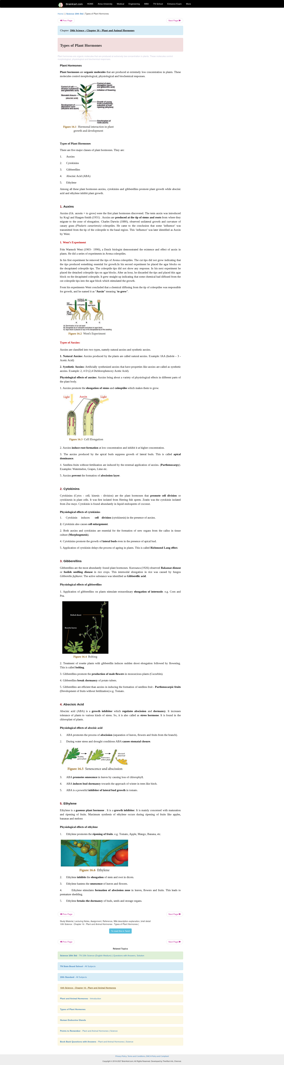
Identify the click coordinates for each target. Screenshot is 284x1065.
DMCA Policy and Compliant (157, 1056)
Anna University (105, 4)
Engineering (134, 4)
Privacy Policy (121, 1056)
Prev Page (67, 20)
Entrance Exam (174, 4)
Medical (120, 4)
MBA (146, 4)
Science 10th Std (74, 14)
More (188, 4)
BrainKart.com (74, 4)
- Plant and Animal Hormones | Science (89, 1031)
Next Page (173, 20)
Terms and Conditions (136, 1056)
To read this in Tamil (120, 931)
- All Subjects (78, 966)
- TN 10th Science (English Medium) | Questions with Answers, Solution (102, 955)
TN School (158, 4)
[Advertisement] (207, 56)
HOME (90, 4)
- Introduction (80, 998)
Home (60, 14)
